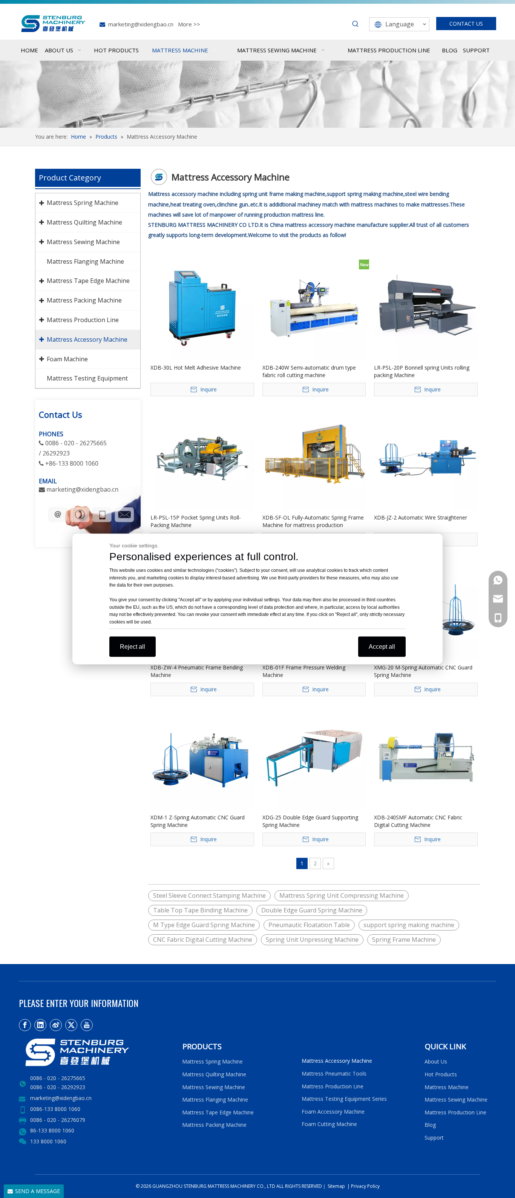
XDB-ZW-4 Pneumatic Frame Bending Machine (196, 671)
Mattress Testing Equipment (87, 378)
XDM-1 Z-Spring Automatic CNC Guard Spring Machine (197, 821)
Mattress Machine (447, 1087)
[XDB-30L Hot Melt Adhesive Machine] (202, 307)
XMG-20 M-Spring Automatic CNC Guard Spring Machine (423, 671)
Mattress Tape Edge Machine (88, 281)
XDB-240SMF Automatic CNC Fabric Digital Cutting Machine (418, 821)
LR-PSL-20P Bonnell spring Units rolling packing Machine (421, 371)
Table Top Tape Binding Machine (200, 910)
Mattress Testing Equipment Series (344, 1098)
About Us (436, 1061)
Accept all (382, 646)
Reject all (132, 646)
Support (436, 1137)
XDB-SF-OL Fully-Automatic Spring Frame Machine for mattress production (313, 521)
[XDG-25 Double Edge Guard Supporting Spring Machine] (314, 757)
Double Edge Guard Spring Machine (311, 910)
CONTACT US (466, 23)
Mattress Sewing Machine (83, 242)
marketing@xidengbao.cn (140, 24)
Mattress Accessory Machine (87, 339)
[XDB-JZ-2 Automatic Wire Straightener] (426, 457)
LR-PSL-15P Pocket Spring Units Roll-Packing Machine (195, 521)
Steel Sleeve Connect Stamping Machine (209, 895)
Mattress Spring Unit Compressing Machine (341, 895)
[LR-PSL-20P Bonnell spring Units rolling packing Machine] (426, 307)
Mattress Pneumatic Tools (334, 1073)
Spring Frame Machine (404, 939)
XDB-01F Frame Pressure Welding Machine (303, 671)
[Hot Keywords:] (355, 24)
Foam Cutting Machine (329, 1124)
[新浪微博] (56, 1025)
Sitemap (335, 1186)
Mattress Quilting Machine (84, 222)
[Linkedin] (40, 1025)
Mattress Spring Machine (82, 203)
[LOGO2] (96, 1052)
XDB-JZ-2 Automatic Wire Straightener (420, 517)
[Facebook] (25, 1025)
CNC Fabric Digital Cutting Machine (202, 939)
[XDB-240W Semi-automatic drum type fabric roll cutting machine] (314, 307)
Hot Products (441, 1074)
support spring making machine (408, 925)
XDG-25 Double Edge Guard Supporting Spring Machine (310, 821)
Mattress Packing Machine (84, 300)
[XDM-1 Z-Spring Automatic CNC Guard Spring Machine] (202, 757)
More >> (189, 24)
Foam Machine (67, 359)
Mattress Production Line (83, 320)
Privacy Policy (365, 1186)
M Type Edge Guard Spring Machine (204, 925)
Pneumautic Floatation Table (309, 925)
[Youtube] (87, 1025)
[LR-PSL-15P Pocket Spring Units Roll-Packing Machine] (202, 457)
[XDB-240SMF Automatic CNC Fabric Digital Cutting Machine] (426, 757)
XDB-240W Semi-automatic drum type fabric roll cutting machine (309, 371)
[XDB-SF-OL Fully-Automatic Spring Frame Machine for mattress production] (314, 457)
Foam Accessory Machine (333, 1111)
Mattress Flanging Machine (85, 261)
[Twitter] (71, 1025)
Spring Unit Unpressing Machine (312, 939)
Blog (430, 1124)
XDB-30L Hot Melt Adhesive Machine (195, 367)
